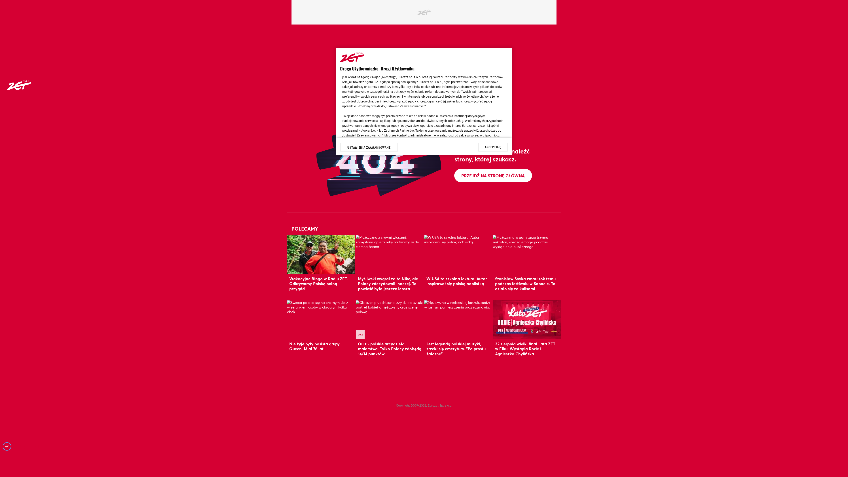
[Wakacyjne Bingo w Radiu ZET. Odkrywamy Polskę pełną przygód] (321, 254)
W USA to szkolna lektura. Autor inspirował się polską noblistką (456, 281)
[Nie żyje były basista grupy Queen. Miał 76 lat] (321, 319)
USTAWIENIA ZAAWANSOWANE (368, 147)
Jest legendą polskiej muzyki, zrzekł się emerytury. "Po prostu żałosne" (456, 348)
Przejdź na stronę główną (493, 175)
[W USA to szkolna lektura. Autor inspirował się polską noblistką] (458, 254)
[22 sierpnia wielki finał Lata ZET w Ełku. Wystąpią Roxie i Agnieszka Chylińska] (527, 319)
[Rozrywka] (19, 89)
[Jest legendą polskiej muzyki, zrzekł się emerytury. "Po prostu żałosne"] (458, 319)
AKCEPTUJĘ (493, 147)
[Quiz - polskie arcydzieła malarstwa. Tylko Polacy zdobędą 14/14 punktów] (390, 319)
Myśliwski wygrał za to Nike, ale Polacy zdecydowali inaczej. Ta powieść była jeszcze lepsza (388, 283)
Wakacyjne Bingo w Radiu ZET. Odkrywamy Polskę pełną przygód (318, 283)
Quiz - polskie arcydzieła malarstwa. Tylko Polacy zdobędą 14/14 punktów (389, 348)
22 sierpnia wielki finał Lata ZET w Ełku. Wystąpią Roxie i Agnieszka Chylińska (525, 348)
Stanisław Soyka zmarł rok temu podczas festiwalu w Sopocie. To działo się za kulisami (525, 283)
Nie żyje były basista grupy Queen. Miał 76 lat (314, 346)
